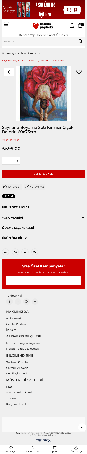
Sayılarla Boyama (26, 433)
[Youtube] (35, 301)
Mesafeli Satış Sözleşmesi (22, 348)
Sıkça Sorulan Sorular (20, 392)
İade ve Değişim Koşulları (23, 343)
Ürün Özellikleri (16, 207)
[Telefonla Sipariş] (5, 251)
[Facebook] (9, 301)
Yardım (11, 398)
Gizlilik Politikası (17, 324)
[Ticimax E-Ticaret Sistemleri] (43, 441)
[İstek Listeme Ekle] (15, 251)
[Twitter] (18, 301)
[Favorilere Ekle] (79, 72)
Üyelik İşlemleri (16, 373)
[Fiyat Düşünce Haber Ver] (25, 251)
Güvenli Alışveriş (17, 367)
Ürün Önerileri (15, 238)
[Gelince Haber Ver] (34, 251)
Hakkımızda (14, 318)
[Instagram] (26, 301)
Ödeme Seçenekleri (18, 228)
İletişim (11, 329)
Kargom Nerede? (17, 404)
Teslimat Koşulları (18, 362)
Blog (9, 386)
